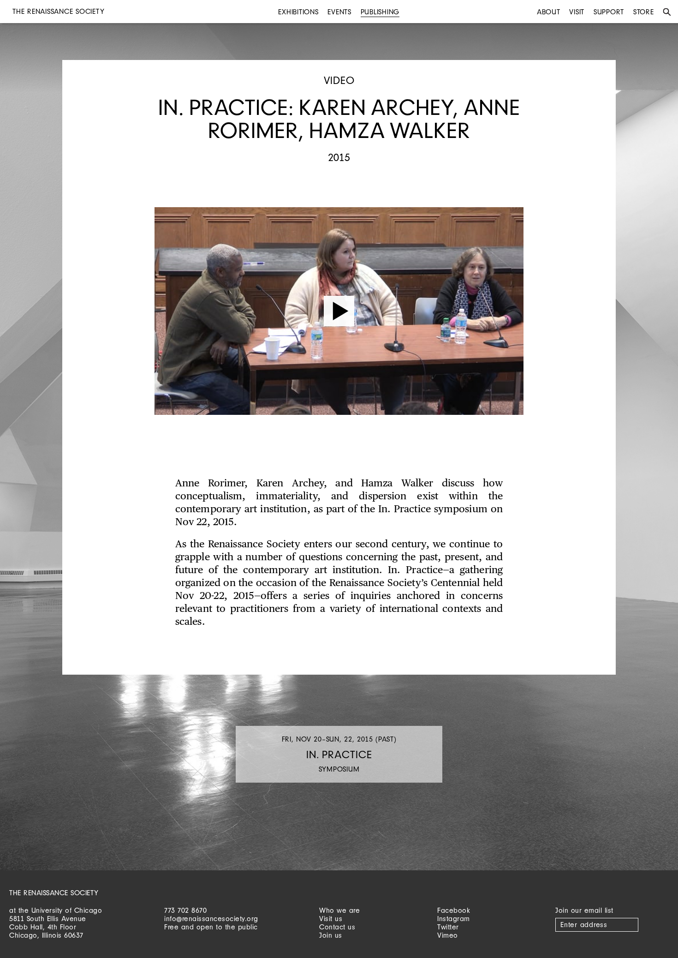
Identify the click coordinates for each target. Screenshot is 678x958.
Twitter (448, 926)
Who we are (339, 910)
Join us (330, 935)
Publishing (380, 11)
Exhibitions (298, 11)
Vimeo (447, 935)
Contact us (337, 926)
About (548, 11)
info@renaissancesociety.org (211, 918)
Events (339, 11)
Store (643, 11)
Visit (576, 11)
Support (609, 11)
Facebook (453, 910)
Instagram (453, 918)
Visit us (330, 918)
